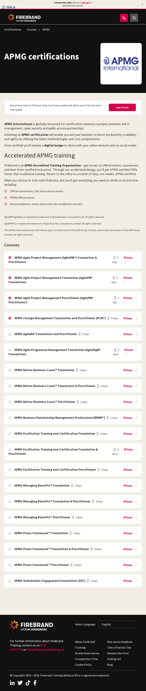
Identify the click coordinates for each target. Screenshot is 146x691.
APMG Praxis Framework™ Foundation (41, 533)
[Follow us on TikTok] (28, 682)
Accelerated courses (87, 653)
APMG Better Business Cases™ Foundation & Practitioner (54, 386)
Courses (32, 29)
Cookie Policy (83, 664)
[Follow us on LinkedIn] (12, 682)
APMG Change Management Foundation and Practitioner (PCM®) (60, 318)
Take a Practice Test (119, 647)
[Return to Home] (24, 18)
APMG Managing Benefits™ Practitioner (42, 517)
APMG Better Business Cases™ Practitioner (44, 402)
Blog (110, 664)
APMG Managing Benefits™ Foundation (41, 485)
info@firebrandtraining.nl (45, 649)
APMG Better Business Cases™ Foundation (44, 370)
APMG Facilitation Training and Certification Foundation (54, 433)
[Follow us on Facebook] (35, 682)
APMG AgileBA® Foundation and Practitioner (45, 334)
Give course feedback (119, 642)
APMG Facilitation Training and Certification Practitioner (55, 469)
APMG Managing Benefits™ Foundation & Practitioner (52, 501)
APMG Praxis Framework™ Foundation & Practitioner (51, 549)
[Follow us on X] (20, 682)
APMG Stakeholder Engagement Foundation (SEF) (49, 581)
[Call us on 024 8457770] (124, 18)
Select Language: (85, 624)
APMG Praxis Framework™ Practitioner (41, 565)
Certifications (12, 29)
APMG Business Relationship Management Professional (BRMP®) (59, 418)
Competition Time (86, 659)
